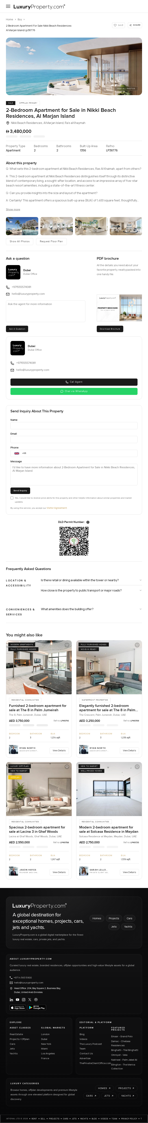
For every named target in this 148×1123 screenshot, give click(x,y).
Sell (43, 1119)
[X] (29, 999)
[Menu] (8, 6)
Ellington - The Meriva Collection (123, 1066)
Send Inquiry (20, 490)
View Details (59, 750)
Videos (83, 1039)
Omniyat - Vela (119, 1054)
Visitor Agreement (57, 507)
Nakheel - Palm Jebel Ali (124, 1059)
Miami (44, 1048)
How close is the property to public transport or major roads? (81, 590)
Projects (114, 918)
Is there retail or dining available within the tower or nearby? (80, 580)
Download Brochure (110, 329)
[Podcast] (36, 999)
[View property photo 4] (91, 226)
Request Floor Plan (51, 241)
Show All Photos (20, 241)
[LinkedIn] (11, 999)
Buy (20, 19)
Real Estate (16, 1034)
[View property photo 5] (126, 226)
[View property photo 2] (22, 226)
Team (83, 1048)
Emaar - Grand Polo (121, 1036)
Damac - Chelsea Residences (120, 1043)
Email (13, 433)
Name (14, 420)
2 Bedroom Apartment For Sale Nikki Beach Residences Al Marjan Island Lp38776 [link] (38, 28)
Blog (82, 1034)
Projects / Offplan (19, 1039)
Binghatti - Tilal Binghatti (124, 1050)
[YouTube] (17, 999)
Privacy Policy (129, 1119)
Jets (114, 926)
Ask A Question (17, 329)
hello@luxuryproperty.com (28, 982)
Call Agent (76, 382)
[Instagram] (23, 999)
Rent (34, 1119)
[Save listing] (66, 645)
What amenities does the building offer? (67, 609)
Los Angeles (48, 1053)
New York (46, 1043)
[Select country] (17, 453)
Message (16, 461)
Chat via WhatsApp (76, 391)
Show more (13, 209)
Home (9, 19)
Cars (129, 918)
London (45, 1034)
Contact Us (86, 1053)
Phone (14, 447)
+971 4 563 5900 (23, 977)
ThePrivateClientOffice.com (93, 1063)
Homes (97, 918)
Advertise (85, 1058)
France (45, 1058)
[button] (74, 66)
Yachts (128, 926)
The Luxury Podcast (91, 1043)
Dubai (44, 1039)
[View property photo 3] (56, 226)
